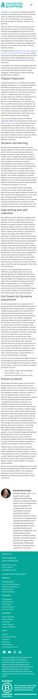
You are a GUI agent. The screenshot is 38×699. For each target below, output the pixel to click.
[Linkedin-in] (20, 652)
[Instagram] (14, 652)
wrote (10, 12)
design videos (11, 123)
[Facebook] (4, 652)
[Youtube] (9, 652)
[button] (31, 4)
